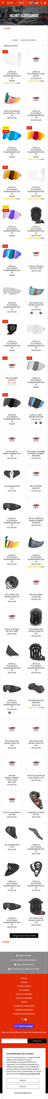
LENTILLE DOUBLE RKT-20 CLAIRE (11, 630)
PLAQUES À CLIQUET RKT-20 (36, 813)
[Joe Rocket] (34, 2)
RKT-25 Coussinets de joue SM (11, 813)
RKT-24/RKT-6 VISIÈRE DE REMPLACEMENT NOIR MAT (36, 454)
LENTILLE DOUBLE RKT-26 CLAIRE (36, 267)
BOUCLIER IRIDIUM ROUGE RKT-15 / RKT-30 (11, 113)
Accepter (22, 1080)
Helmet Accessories (28, 40)
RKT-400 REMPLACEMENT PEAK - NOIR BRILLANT (12, 779)
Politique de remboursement (24, 1014)
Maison (24, 978)
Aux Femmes (24, 990)
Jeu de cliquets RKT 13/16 (12, 846)
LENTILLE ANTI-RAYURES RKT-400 (36, 416)
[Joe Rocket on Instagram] (26, 1020)
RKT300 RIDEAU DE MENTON (36, 701)
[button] (11, 3)
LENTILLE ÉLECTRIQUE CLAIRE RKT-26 (36, 74)
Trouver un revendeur (24, 994)
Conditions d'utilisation (24, 1010)
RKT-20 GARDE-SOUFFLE (36, 487)
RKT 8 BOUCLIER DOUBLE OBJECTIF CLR (36, 305)
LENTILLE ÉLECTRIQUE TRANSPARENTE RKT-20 (12, 75)
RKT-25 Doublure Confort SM (36, 596)
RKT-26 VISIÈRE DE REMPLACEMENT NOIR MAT (36, 520)
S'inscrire (37, 1041)
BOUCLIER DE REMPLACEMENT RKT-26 (12, 454)
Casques (24, 982)
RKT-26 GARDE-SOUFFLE (12, 379)
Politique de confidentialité (29, 1074)
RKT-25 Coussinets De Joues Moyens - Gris (36, 777)
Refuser (23, 1086)
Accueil (15, 40)
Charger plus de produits (24, 935)
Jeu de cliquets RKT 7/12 (12, 487)
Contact (24, 1002)
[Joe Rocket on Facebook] (22, 1020)
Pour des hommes (24, 986)
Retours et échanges (24, 998)
